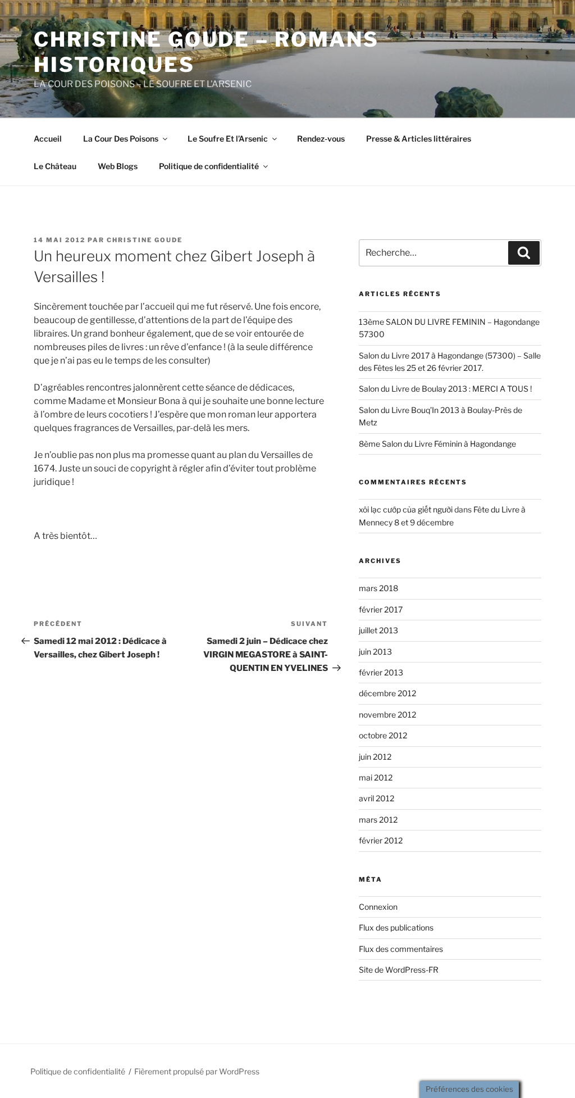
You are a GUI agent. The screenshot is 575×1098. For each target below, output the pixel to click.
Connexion (378, 906)
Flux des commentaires (401, 949)
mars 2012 (378, 819)
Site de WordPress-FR (399, 969)
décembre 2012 (387, 693)
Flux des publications (396, 927)
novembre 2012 (387, 714)
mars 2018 (378, 588)
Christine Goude (144, 240)
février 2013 (381, 672)
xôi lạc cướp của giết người (406, 509)
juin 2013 (375, 651)
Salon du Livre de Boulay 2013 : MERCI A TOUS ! (445, 388)
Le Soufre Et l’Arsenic (228, 138)
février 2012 (381, 840)
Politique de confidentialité (209, 166)
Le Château (55, 166)
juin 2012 (375, 756)
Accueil (48, 138)
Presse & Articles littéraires (418, 138)
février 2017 (381, 609)
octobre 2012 (383, 735)
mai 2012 (376, 777)
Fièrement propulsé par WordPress (196, 1071)
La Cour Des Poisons (120, 138)
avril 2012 (376, 798)
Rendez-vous (321, 138)
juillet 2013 (378, 630)
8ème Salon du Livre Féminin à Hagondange (437, 443)
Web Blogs (118, 166)
